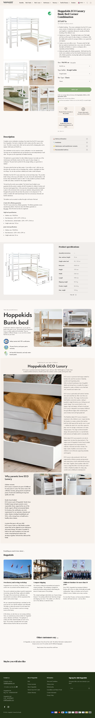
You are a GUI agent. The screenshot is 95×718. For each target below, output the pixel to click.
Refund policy (50, 687)
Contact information (51, 692)
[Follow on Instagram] (8, 707)
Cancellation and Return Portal (54, 690)
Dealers (73, 3)
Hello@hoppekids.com (9, 683)
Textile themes (64, 3)
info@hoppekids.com (9, 700)
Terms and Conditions (52, 681)
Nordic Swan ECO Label (34, 690)
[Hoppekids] (8, 2)
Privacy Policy (50, 695)
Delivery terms (50, 684)
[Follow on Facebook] (5, 707)
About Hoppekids (32, 687)
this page (6, 209)
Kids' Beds (28, 3)
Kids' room (37, 3)
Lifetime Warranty (32, 692)
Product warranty (32, 684)
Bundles (21, 3)
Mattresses (46, 3)
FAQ (29, 681)
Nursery (55, 3)
